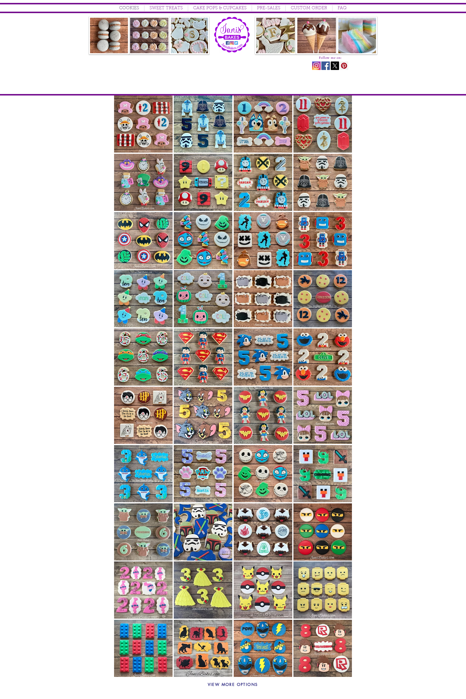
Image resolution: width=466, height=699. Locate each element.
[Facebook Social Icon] (325, 65)
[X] (335, 65)
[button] (143, 124)
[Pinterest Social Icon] (344, 65)
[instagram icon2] (316, 65)
